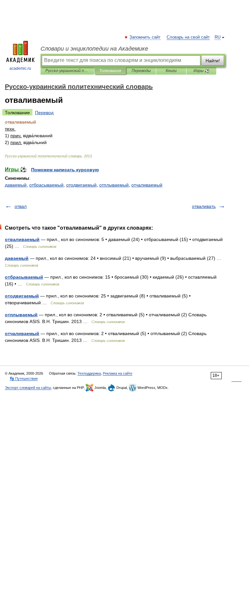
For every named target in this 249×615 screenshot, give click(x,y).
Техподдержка (89, 373)
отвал (21, 206)
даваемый (16, 184)
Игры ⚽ (201, 70)
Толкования (110, 70)
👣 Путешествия (24, 378)
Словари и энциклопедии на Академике (94, 48)
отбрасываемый (46, 184)
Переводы (141, 70)
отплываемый (114, 184)
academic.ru (20, 68)
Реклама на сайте (117, 373)
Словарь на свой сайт (188, 37)
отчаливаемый (146, 184)
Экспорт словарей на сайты (28, 388)
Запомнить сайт (145, 37)
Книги (171, 70)
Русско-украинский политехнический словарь (67, 70)
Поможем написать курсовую (65, 169)
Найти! (213, 60)
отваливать (204, 206)
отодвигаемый (81, 184)
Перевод (44, 112)
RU (217, 37)
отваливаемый (22, 239)
